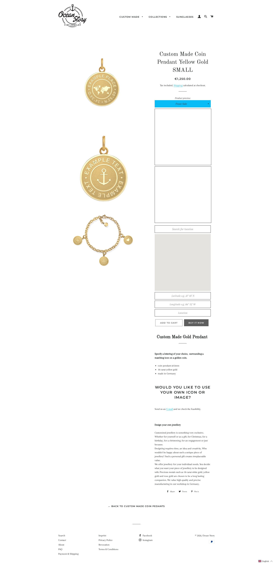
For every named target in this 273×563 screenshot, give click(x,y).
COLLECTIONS (158, 16)
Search (61, 535)
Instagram (147, 540)
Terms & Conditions (108, 549)
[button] (265, 561)
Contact (62, 540)
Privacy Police (105, 540)
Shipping (178, 85)
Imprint (102, 535)
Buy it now (196, 322)
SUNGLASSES (185, 16)
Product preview (183, 98)
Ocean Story (209, 535)
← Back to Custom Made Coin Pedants (136, 506)
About (61, 544)
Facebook (147, 535)
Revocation (104, 544)
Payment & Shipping (68, 553)
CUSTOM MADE (129, 16)
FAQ (60, 549)
